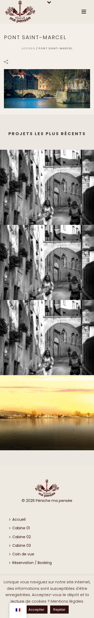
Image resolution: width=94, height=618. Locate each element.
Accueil (28, 48)
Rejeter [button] (59, 609)
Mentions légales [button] (67, 601)
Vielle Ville (47, 216)
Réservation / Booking (32, 562)
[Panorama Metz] (47, 396)
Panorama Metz (47, 442)
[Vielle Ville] (47, 171)
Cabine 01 (21, 528)
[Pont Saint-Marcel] (47, 88)
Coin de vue (23, 554)
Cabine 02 (21, 536)
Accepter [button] (36, 609)
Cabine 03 (21, 545)
